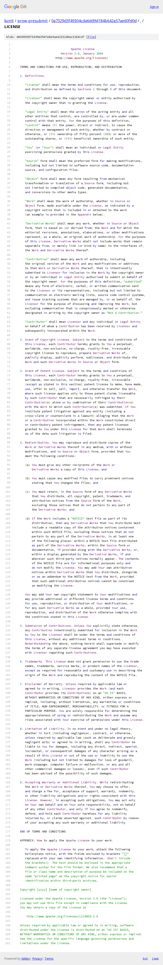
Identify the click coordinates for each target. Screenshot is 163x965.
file (91, 37)
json (155, 958)
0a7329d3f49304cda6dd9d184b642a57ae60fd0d (94, 20)
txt (145, 958)
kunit (9, 20)
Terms (49, 958)
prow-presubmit (32, 20)
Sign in (154, 7)
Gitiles (25, 958)
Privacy (37, 958)
